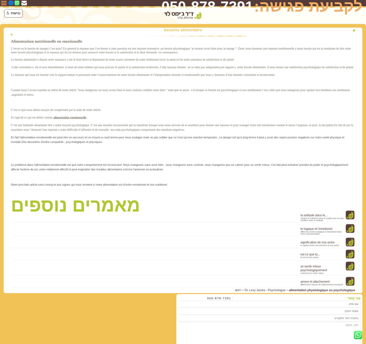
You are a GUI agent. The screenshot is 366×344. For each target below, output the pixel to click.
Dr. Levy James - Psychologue (265, 290)
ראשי (238, 290)
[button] (13, 13)
